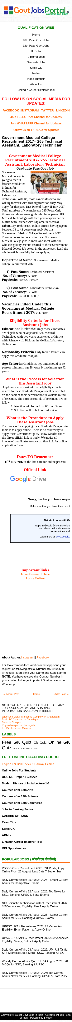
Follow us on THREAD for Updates (36, 129)
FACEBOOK (10, 110)
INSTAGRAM (30, 110)
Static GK (36, 67)
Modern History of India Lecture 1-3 (25, 783)
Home (36, 34)
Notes (36, 73)
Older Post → (61, 694)
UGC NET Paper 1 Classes (19, 777)
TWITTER (47, 110)
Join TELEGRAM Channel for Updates (36, 117)
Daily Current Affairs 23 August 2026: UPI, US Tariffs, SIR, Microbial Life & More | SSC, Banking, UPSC (35, 951)
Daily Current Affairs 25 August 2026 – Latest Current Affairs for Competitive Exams (35, 881)
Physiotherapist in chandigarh (18, 725)
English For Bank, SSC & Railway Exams (28, 764)
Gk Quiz (40, 743)
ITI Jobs (36, 51)
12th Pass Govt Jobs (36, 45)
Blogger (48, 1017)
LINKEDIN (63, 110)
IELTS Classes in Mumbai (16, 728)
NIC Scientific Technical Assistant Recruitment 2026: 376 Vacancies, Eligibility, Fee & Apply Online (35, 904)
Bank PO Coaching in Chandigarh (20, 719)
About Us (36, 84)
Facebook (43, 657)
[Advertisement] (36, 616)
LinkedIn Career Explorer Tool (36, 89)
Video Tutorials (36, 78)
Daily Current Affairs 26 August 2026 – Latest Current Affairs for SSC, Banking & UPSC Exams (35, 916)
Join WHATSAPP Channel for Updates (36, 123)
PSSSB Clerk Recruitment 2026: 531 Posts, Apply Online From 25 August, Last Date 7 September (33, 870)
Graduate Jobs (36, 62)
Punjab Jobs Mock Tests (25, 748)
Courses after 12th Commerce (22, 802)
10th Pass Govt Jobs (36, 40)
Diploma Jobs (36, 56)
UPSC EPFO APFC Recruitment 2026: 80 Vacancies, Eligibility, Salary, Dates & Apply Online (35, 939)
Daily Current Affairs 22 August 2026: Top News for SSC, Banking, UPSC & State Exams (33, 893)
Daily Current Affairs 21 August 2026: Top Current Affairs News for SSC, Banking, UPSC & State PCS (34, 974)
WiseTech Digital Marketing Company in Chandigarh (31, 716)
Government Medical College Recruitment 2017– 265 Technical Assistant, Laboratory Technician (32, 141)
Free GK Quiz (16, 742)
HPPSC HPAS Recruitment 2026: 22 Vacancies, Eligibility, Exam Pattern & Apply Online (32, 928)
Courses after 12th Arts (17, 789)
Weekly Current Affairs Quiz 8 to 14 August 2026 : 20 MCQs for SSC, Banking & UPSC (35, 963)
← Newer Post (11, 694)
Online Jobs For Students (19, 770)
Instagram (27, 657)
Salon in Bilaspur (11, 722)
